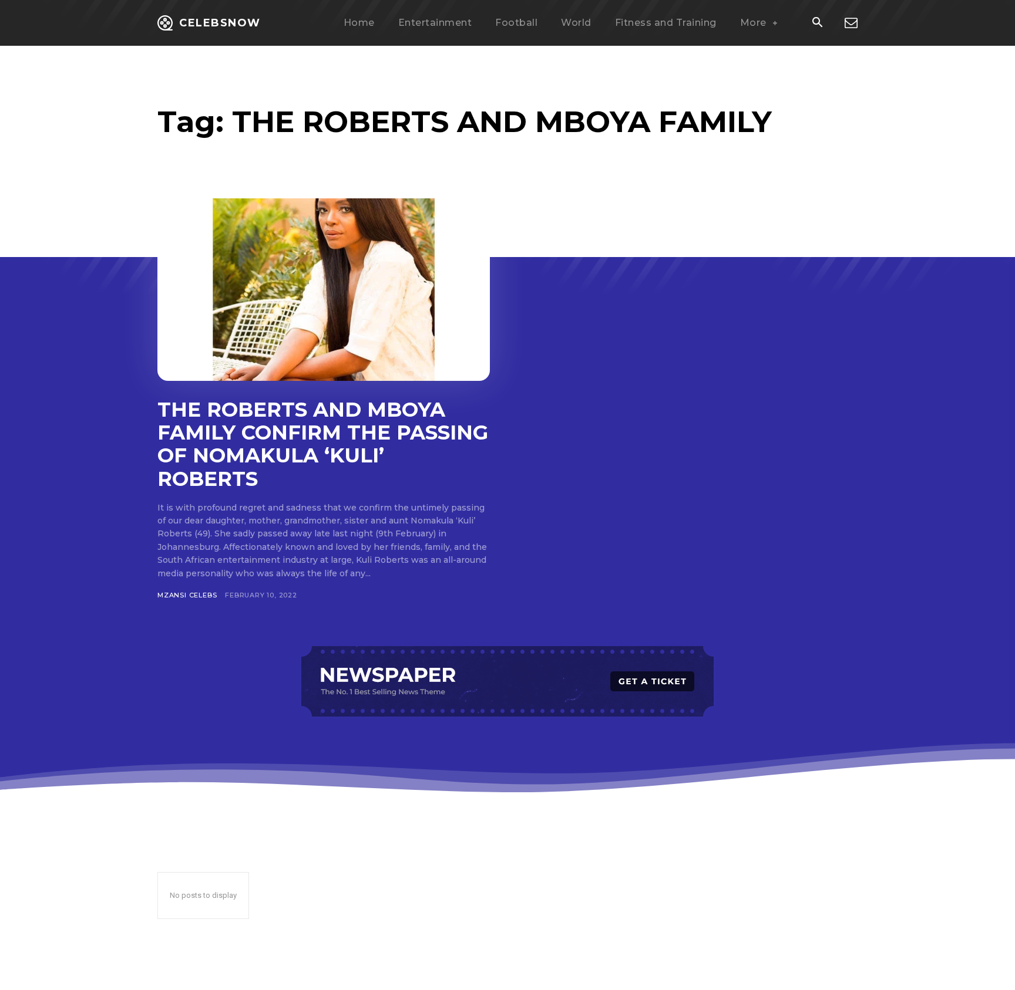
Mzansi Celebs (187, 595)
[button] (817, 23)
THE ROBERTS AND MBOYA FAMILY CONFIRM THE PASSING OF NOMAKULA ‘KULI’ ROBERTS (322, 444)
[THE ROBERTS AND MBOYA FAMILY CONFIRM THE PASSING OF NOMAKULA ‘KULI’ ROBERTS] (323, 289)
